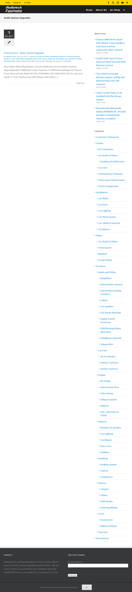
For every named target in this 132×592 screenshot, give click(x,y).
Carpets (105, 489)
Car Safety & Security (109, 223)
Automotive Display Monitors (111, 292)
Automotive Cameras (57, 56)
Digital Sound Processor (108, 320)
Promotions (102, 538)
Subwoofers (107, 344)
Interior (102, 483)
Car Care (102, 167)
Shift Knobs (107, 501)
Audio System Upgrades (24, 59)
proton (18, 61)
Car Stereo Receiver (73, 56)
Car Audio (103, 198)
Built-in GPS (37, 59)
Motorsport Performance (111, 180)
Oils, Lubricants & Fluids (110, 413)
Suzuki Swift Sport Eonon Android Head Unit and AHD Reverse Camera (111, 61)
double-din (51, 59)
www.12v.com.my (54, 61)
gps (66, 59)
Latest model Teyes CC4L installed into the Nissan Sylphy (109, 96)
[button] (124, 9)
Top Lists (103, 532)
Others (104, 495)
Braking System (109, 464)
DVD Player (60, 59)
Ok (87, 587)
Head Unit (71, 59)
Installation (102, 192)
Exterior (102, 421)
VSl (47, 61)
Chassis (104, 470)
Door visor (106, 446)
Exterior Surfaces (109, 362)
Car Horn (103, 204)
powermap (11, 61)
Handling (103, 458)
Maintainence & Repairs (110, 173)
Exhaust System (109, 399)
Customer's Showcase (107, 137)
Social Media (105, 260)
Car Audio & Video (108, 155)
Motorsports (105, 247)
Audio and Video (43, 56)
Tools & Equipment (108, 186)
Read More (80, 83)
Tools (101, 513)
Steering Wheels (109, 507)
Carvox (44, 59)
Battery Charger (109, 525)
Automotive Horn (110, 387)
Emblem (105, 452)
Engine (101, 374)
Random (102, 253)
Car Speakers (107, 306)
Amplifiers (106, 278)
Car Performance (107, 216)
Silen (33, 61)
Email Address (75, 561)
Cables (104, 300)
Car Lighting (104, 210)
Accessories (107, 519)
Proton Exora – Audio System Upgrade (24, 52)
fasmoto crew (11, 56)
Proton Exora (26, 61)
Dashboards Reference (112, 161)
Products (7, 59)
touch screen (40, 61)
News (99, 235)
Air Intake (106, 381)
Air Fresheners (105, 149)
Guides (99, 143)
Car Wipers (104, 229)
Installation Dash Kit (111, 338)
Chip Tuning (107, 393)
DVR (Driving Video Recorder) (111, 330)
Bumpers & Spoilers (111, 427)
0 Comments (66, 61)
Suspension (107, 476)
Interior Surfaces (109, 368)
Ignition (105, 405)
